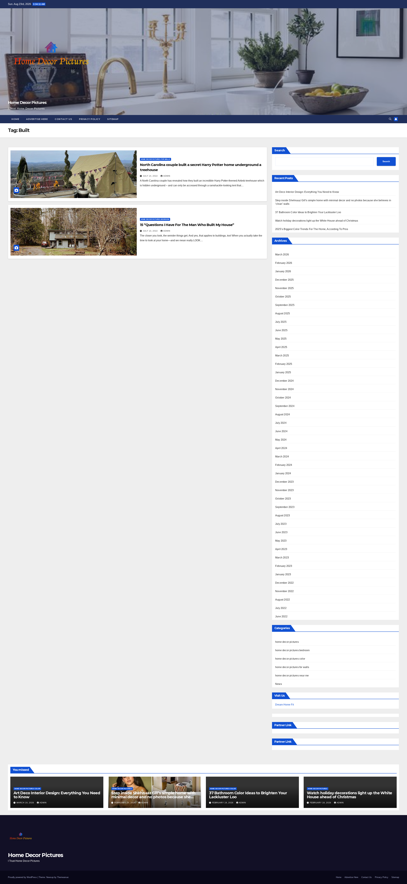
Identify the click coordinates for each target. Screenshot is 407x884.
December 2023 (284, 481)
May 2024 (281, 439)
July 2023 (280, 524)
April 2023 (281, 549)
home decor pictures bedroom (155, 219)
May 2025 (281, 338)
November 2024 (284, 389)
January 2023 (283, 574)
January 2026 (283, 271)
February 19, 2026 (223, 803)
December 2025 (284, 279)
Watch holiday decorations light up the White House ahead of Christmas (316, 220)
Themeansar (62, 877)
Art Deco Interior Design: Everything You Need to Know (307, 192)
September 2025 (284, 305)
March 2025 (282, 355)
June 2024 (281, 431)
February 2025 (283, 364)
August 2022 (282, 599)
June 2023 (281, 532)
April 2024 (281, 448)
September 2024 (284, 406)
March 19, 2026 (26, 803)
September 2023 (284, 507)
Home (15, 119)
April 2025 (281, 347)
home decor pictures (287, 642)
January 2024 (283, 473)
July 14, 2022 (150, 176)
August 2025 (282, 313)
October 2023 (283, 498)
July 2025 (280, 322)
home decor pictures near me (292, 675)
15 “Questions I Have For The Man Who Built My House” (187, 225)
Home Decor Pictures (27, 102)
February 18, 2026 (321, 803)
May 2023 (281, 540)
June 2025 (281, 330)
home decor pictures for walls (155, 159)
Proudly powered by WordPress (23, 877)
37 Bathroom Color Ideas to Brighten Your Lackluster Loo (308, 212)
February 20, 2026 (125, 803)
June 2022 (281, 616)
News (278, 684)
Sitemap (113, 119)
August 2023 (282, 515)
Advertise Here (37, 119)
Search (279, 150)
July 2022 (280, 608)
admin (166, 176)
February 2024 (283, 465)
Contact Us (63, 119)
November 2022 (284, 591)
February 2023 (283, 566)
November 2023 (284, 490)
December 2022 (284, 582)
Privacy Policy (89, 119)
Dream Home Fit (284, 704)
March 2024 (282, 456)
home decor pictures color (290, 658)
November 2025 (284, 288)
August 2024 (282, 414)
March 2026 (282, 254)
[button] (390, 119)
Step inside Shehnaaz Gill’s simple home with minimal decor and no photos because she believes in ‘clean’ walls (153, 797)
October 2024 (283, 397)
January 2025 (283, 372)
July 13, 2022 (150, 231)
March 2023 (282, 557)
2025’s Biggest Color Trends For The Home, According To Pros (311, 229)
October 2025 (283, 296)
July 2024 (280, 423)
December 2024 (284, 380)
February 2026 (283, 263)
